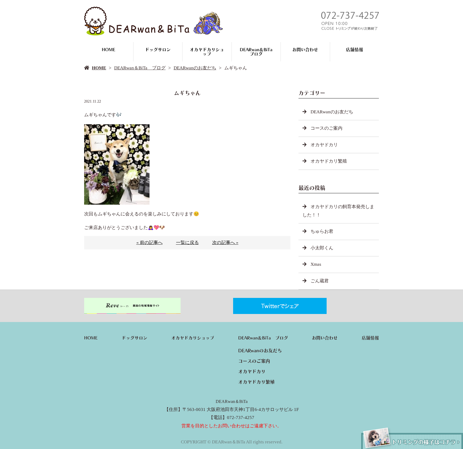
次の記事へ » (225, 242)
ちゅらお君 (322, 231)
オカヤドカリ (324, 144)
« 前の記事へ (149, 242)
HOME (108, 49)
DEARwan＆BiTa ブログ (258, 52)
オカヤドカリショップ (207, 52)
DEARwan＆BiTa (232, 401)
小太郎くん (322, 247)
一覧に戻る (187, 242)
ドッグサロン (158, 49)
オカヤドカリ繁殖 (329, 161)
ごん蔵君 (320, 280)
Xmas (316, 264)
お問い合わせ (305, 49)
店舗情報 (354, 49)
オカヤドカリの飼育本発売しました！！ (338, 211)
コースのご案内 (326, 128)
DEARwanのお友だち (195, 67)
